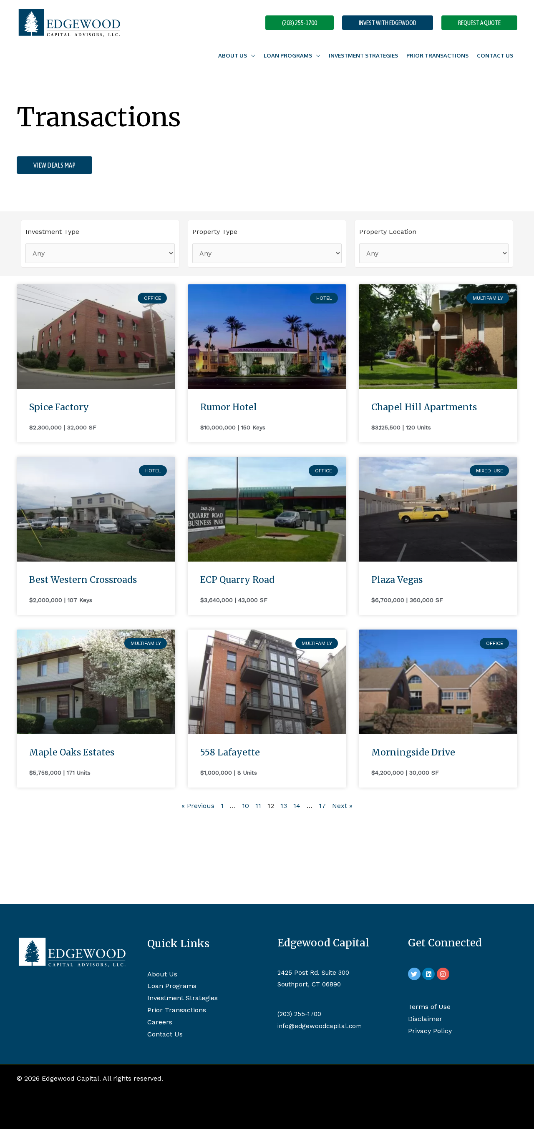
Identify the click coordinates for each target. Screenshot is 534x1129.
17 (322, 806)
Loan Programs (288, 55)
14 (296, 806)
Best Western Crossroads (83, 579)
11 (258, 806)
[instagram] (444, 974)
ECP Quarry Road (237, 579)
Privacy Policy (430, 1031)
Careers (159, 1022)
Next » (342, 806)
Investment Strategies (363, 55)
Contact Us (495, 55)
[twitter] (415, 974)
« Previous (197, 806)
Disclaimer (425, 1019)
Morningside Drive (413, 752)
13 (283, 806)
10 (245, 806)
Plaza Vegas (397, 579)
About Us (162, 974)
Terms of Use (429, 1007)
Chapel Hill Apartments (424, 407)
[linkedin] (429, 974)
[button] (299, 22)
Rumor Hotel (228, 407)
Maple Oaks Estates (71, 752)
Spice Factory (59, 407)
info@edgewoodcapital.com (319, 1026)
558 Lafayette (230, 752)
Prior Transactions (437, 55)
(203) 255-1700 (299, 1014)
